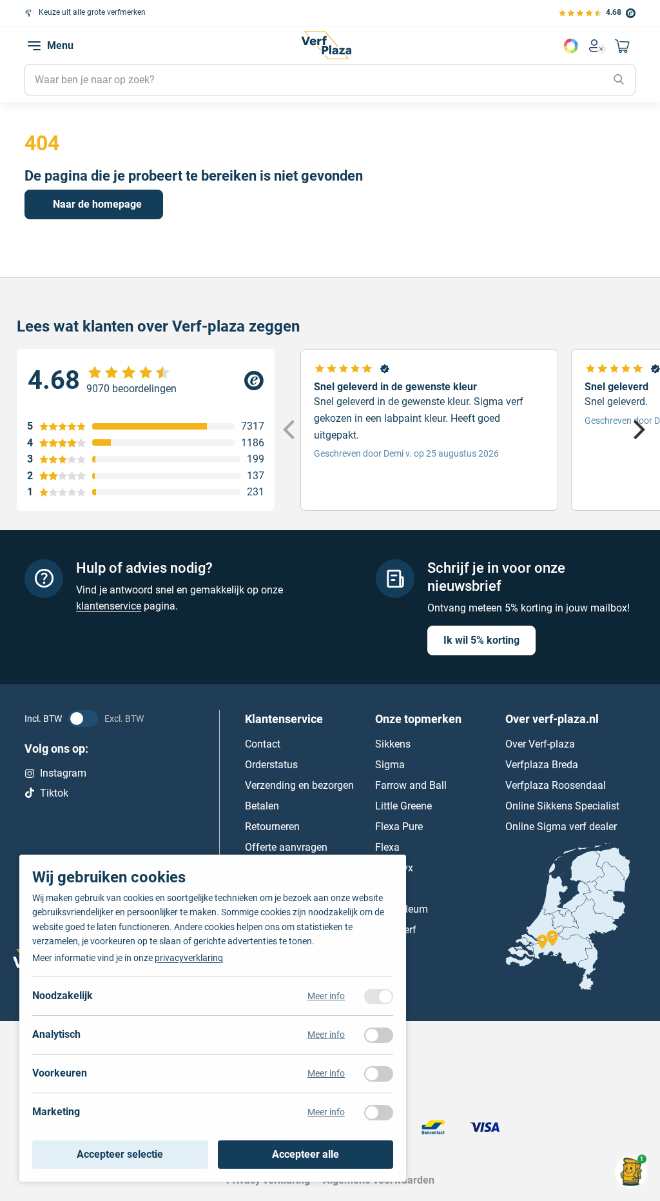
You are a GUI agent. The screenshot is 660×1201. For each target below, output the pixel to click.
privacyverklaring (189, 958)
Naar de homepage (97, 204)
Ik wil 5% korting (481, 640)
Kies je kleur (571, 46)
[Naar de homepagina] (326, 45)
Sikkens (393, 744)
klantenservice (108, 606)
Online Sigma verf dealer (561, 826)
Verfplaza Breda (541, 765)
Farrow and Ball (411, 785)
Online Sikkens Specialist (562, 806)
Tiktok (54, 792)
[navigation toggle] (34, 46)
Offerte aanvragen (286, 847)
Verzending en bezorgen (299, 785)
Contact (262, 744)
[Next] (637, 429)
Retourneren (272, 826)
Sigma (390, 765)
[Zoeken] (618, 80)
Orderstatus (271, 765)
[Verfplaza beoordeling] (146, 380)
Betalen (262, 806)
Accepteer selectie (120, 1154)
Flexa (387, 847)
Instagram (63, 773)
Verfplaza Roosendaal (555, 785)
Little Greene (403, 806)
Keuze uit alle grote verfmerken (92, 12)
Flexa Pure (399, 826)
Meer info (326, 996)
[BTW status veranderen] (83, 718)
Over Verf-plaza (540, 744)
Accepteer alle (305, 1154)
